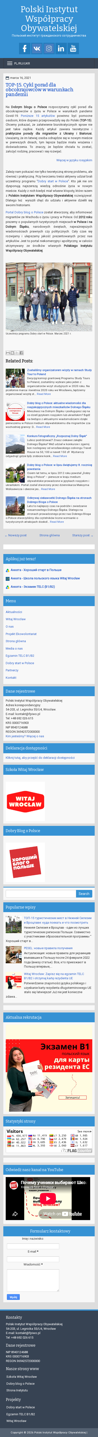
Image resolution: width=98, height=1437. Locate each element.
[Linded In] (61, 48)
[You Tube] (73, 48)
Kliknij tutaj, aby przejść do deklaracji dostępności (40, 757)
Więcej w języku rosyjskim (74, 160)
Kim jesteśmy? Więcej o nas (25, 736)
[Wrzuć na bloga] (12, 352)
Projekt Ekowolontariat (21, 634)
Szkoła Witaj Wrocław (21, 1376)
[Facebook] (24, 48)
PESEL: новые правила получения (48, 948)
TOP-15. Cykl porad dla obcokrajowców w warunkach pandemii (40, 89)
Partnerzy (12, 670)
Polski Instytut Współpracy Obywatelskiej (49, 19)
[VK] (37, 48)
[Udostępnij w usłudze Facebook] (21, 352)
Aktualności (14, 612)
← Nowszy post (16, 535)
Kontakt (11, 677)
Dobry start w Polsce (53, 181)
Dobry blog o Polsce (20, 1383)
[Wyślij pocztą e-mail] (7, 352)
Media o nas (14, 648)
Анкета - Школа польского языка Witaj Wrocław (45, 578)
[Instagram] (49, 48)
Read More (44, 394)
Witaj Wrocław (16, 619)
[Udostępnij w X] (17, 352)
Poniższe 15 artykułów (38, 116)
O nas (10, 626)
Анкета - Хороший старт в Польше (36, 570)
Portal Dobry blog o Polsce (24, 212)
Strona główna (49, 535)
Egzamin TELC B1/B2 (20, 655)
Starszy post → (82, 535)
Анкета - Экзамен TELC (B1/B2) (33, 586)
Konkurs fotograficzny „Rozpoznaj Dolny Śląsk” (57, 436)
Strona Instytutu (17, 1390)
